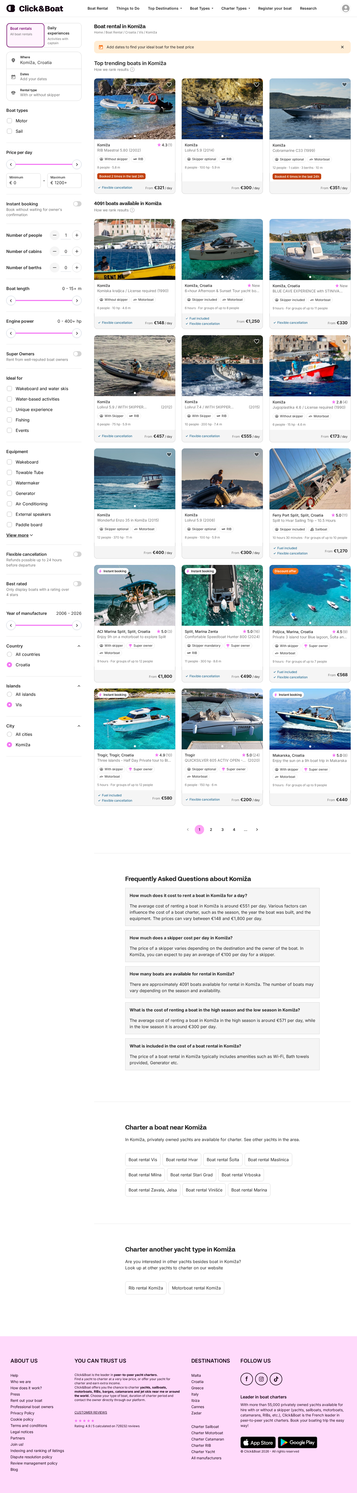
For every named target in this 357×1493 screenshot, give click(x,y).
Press (15, 1394)
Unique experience (34, 409)
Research (308, 8)
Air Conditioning (32, 503)
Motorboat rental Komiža (196, 1288)
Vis (141, 32)
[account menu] (346, 8)
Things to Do (128, 8)
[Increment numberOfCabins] (77, 251)
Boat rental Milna (145, 1174)
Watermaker (27, 482)
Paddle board (29, 524)
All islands (26, 694)
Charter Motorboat (207, 1433)
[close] (342, 47)
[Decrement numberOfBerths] (55, 268)
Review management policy (33, 1463)
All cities (24, 734)
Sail (19, 131)
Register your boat (275, 8)
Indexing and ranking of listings (37, 1450)
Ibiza (195, 1400)
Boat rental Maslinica (268, 1159)
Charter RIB (201, 1445)
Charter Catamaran (207, 1439)
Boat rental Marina (249, 1190)
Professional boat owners (31, 1406)
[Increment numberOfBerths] (77, 267)
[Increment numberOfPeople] (77, 235)
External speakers (33, 514)
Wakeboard (27, 462)
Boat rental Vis (143, 1159)
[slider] (11, 164)
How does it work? (26, 1388)
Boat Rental (98, 8)
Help (14, 1375)
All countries (28, 654)
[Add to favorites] (169, 85)
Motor (21, 120)
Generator (25, 493)
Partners (17, 1438)
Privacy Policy (22, 1413)
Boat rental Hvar (182, 1159)
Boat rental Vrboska (241, 1174)
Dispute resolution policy (31, 1457)
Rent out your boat (26, 1400)
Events (22, 430)
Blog (14, 1469)
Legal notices (21, 1432)
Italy (195, 1394)
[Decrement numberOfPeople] (55, 235)
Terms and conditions (28, 1425)
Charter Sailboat (205, 1426)
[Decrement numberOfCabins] (55, 251)
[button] (135, 136)
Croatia (130, 32)
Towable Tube (29, 472)
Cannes (197, 1406)
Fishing (23, 420)
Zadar (196, 1413)
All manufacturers (206, 1458)
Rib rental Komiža (146, 1288)
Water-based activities (37, 399)
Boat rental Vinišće (204, 1190)
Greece (197, 1388)
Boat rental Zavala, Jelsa (153, 1190)
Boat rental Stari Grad (191, 1174)
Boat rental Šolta (223, 1159)
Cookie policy (21, 1419)
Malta (196, 1375)
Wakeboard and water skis (42, 388)
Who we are (20, 1381)
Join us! (17, 1444)
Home (98, 32)
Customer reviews (90, 1412)
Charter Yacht (203, 1451)
